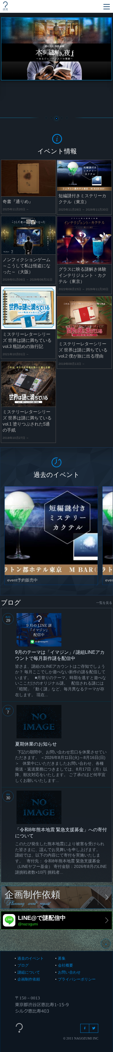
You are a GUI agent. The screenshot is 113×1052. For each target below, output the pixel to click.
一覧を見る (104, 602)
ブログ (23, 965)
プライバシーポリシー (77, 979)
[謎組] (5, 6)
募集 (61, 958)
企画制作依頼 (28, 979)
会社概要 (65, 965)
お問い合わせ (69, 972)
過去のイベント (30, 958)
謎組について (28, 972)
